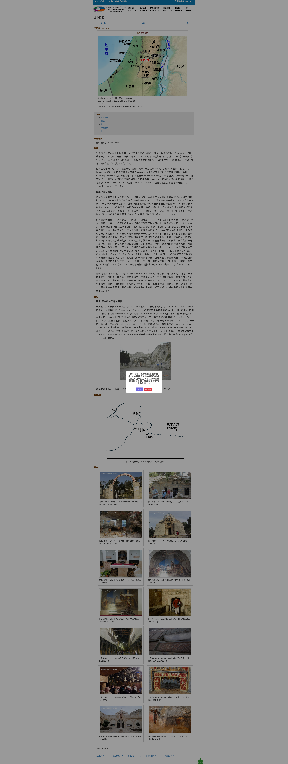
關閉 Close (148, 389)
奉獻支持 (139, 389)
